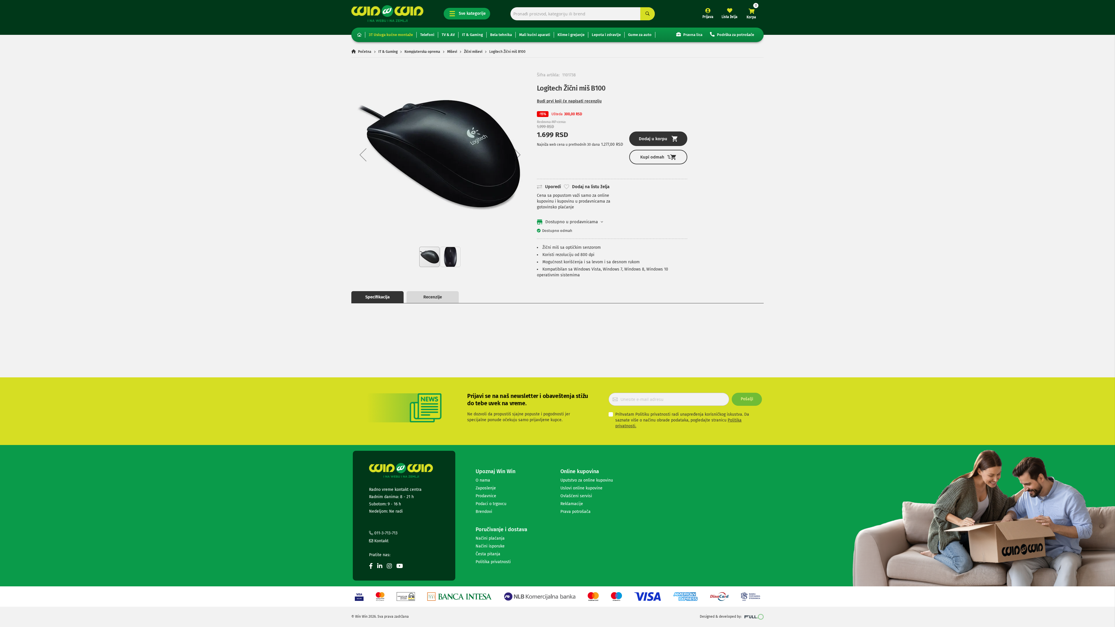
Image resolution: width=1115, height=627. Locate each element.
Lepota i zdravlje (606, 35)
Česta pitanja (488, 554)
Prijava (707, 17)
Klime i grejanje (571, 35)
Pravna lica (692, 35)
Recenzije (432, 297)
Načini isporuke (490, 546)
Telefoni (427, 35)
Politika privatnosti (493, 561)
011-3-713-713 (385, 533)
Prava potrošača (575, 511)
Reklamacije (571, 503)
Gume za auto (640, 35)
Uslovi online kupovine (581, 488)
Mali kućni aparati (534, 35)
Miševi (452, 52)
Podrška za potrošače (735, 35)
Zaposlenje (486, 488)
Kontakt (381, 540)
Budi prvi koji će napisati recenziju (569, 101)
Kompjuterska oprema (422, 52)
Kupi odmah (652, 157)
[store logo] (387, 13)
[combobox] (582, 13)
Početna (364, 52)
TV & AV (448, 35)
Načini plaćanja (490, 538)
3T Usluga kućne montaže (391, 35)
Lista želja (730, 17)
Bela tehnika (501, 35)
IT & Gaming (472, 35)
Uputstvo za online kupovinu (586, 480)
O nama (483, 480)
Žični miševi (473, 52)
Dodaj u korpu (653, 138)
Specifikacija (377, 297)
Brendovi (484, 511)
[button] (363, 154)
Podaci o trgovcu (491, 503)
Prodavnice (486, 495)
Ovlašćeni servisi (576, 495)
